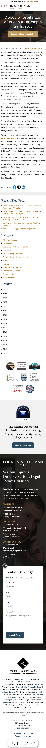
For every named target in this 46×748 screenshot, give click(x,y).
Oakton (15, 697)
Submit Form (14, 635)
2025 (4, 294)
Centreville (32, 687)
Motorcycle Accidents (12, 267)
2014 (4, 341)
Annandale (39, 684)
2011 (4, 353)
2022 (4, 306)
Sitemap (27, 736)
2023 (4, 302)
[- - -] (41, 7)
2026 (4, 289)
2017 (4, 328)
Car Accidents (8, 243)
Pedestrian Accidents (12, 271)
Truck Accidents (9, 278)
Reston (29, 697)
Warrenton (37, 679)
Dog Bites (7, 250)
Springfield (9, 700)
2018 (4, 323)
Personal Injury (9, 274)
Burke (24, 687)
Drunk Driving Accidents (33, 48)
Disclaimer (17, 733)
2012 (4, 349)
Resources (19, 736)
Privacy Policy (27, 733)
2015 (4, 336)
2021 (4, 311)
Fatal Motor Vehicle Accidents (15, 257)
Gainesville (6, 692)
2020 (4, 315)
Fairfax (26, 679)
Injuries (6, 264)
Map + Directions (12, 516)
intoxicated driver (8, 138)
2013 (4, 345)
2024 (4, 298)
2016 (4, 332)
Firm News (7, 261)
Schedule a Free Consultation (23, 34)
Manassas (19, 679)
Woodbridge (8, 702)
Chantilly (40, 687)
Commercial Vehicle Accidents (15, 247)
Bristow (19, 687)
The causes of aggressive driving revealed (20, 229)
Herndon (31, 692)
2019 (4, 319)
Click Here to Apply (23, 445)
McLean (40, 695)
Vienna (38, 700)
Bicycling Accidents (11, 240)
